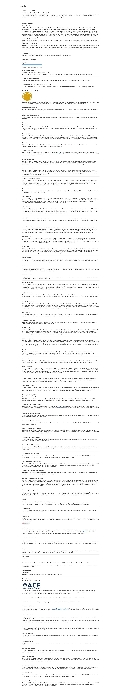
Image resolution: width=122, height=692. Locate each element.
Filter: (24, 63)
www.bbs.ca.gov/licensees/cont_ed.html (60, 153)
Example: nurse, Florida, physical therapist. (32, 67)
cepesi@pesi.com (84, 531)
